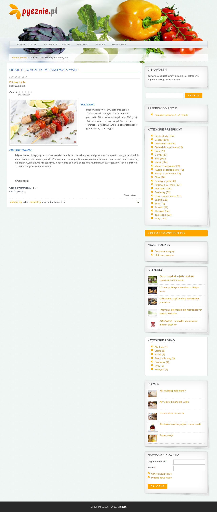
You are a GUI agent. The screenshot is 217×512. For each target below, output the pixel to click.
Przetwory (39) (162, 192)
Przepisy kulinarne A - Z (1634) (171, 115)
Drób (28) (160, 151)
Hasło (151, 467)
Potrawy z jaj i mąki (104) (168, 184)
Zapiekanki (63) (163, 214)
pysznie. (39, 10)
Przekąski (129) (163, 188)
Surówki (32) (161, 207)
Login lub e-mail (157, 461)
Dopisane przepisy (164, 251)
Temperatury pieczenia (172, 413)
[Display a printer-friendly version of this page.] (137, 202)
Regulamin (119, 44)
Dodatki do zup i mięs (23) (169, 147)
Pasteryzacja (166, 435)
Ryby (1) (159, 365)
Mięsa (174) (161, 162)
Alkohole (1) (161, 347)
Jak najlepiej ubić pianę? (173, 390)
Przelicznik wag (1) (165, 358)
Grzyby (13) (161, 154)
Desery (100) (162, 139)
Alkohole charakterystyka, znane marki (180, 424)
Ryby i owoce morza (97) (168, 196)
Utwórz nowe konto (161, 474)
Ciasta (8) (160, 350)
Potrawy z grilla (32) (165, 181)
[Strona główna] (15, 18)
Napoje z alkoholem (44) (168, 173)
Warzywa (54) (162, 211)
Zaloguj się (16, 202)
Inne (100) (160, 158)
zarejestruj (35, 202)
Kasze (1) (160, 354)
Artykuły (82, 44)
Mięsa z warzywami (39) (168, 166)
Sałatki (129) (161, 199)
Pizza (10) (160, 177)
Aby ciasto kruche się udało (174, 402)
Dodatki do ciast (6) (165, 143)
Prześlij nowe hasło (161, 477)
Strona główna (26, 44)
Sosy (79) (160, 203)
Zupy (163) (160, 218)
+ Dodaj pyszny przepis (166, 233)
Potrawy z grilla (17, 82)
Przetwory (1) (162, 362)
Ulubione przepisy (164, 255)
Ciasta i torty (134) (164, 136)
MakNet (122, 506)
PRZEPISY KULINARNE (57, 44)
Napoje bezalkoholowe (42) (169, 169)
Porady (100, 44)
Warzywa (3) (161, 369)
